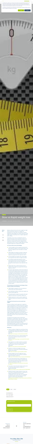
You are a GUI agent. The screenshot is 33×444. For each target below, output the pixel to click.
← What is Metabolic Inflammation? (6, 426)
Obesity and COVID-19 (9, 396)
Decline (27, 10)
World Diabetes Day (9, 393)
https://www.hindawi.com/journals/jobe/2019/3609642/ (20, 356)
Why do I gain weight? (9, 394)
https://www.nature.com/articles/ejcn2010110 (18, 346)
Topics (11, 389)
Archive (15, 389)
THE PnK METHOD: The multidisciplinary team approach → (27, 426)
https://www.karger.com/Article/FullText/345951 (18, 333)
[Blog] (16, 426)
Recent (8, 389)
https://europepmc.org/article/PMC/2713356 (18, 351)
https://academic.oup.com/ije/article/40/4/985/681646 (20, 369)
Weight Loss (4, 214)
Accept (21, 10)
